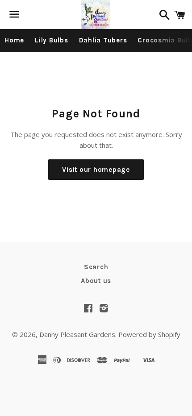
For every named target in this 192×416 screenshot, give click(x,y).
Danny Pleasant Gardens (77, 334)
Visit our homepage (96, 170)
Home (14, 40)
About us (96, 281)
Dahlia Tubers (103, 40)
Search (96, 267)
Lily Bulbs (51, 40)
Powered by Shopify (149, 334)
